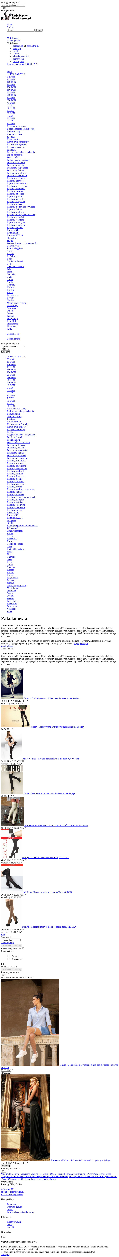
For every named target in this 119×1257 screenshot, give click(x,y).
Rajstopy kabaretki (15, 481)
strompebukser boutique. (12, 1192)
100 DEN (11, 364)
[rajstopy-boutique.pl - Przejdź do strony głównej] (16, 19)
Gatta (9, 559)
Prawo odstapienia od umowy (20, 1212)
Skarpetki (11, 520)
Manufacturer (7, 951)
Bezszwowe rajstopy (16, 408)
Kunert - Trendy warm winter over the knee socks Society (57, 726)
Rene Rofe (12, 603)
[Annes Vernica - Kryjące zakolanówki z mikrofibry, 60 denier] (11, 758)
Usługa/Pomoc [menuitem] (8, 10)
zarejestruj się (33, 46)
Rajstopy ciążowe (15, 473)
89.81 (7, 966)
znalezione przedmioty (11, 945)
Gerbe (10, 562)
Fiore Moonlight (63, 1176)
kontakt (10, 1227)
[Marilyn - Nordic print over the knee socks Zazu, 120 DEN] (11, 927)
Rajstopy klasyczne (16, 484)
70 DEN (11, 401)
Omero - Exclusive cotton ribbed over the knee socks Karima (51, 698)
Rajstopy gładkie (14, 479)
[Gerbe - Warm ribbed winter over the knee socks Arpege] (12, 793)
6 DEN (10, 393)
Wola (9, 611)
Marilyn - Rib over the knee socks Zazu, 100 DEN (45, 857)
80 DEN (11, 406)
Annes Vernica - (92, 1176)
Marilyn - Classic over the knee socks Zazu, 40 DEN (48, 892)
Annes (10, 533)
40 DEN (11, 385)
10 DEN (11, 362)
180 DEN (11, 372)
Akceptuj (5, 1254)
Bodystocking (13, 414)
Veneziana (11, 609)
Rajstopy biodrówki (16, 471)
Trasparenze (12, 606)
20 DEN (11, 375)
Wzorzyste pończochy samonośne (22, 525)
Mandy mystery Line (16, 585)
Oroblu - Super (35, 1176)
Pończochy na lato (15, 447)
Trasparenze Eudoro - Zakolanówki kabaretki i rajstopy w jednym (81, 1160)
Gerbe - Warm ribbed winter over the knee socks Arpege (49, 793)
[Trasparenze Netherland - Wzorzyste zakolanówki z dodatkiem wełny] (13, 825)
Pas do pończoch (14, 437)
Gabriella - (45, 1174)
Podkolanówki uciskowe (18, 442)
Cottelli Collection (15, 549)
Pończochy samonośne (17, 450)
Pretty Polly (12, 601)
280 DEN (11, 377)
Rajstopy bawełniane (16, 466)
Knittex (10, 572)
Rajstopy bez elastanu (17, 468)
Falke (9, 551)
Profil (15, 51)
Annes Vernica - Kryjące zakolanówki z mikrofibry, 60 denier (50, 758)
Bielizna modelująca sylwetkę (20, 411)
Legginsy (11, 432)
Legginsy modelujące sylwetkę (21, 434)
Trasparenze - (7, 1176)
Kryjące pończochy (16, 429)
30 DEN (11, 380)
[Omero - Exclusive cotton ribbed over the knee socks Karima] (12, 698)
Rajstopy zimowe (15, 510)
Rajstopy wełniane (15, 502)
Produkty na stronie (10, 972)
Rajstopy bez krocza (16, 460)
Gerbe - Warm (49, 1179)
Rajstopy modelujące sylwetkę (21, 489)
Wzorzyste (6, 1174)
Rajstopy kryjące (14, 486)
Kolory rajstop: (14, 421)
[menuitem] (62, 24)
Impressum (12, 1204)
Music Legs (12, 588)
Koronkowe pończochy (18, 424)
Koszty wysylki (14, 1222)
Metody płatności (21, 56)
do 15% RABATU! (16, 356)
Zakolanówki (13, 528)
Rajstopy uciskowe (15, 494)
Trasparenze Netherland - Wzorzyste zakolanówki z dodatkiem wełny (56, 825)
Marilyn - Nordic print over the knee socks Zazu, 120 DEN (49, 927)
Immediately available (11, 948)
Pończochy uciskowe (16, 455)
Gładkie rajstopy (14, 416)
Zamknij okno (7, 646)
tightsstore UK (8, 1189)
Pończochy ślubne (15, 453)
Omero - (54, 1174)
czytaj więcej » (81, 643)
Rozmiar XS (12, 515)
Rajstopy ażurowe (15, 463)
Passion (10, 598)
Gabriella (11, 557)
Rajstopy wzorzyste (16, 505)
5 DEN (10, 388)
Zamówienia (18, 59)
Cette (9, 546)
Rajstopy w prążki (15, 499)
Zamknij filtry (7, 942)
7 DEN (10, 398)
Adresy (16, 53)
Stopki (10, 523)
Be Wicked (12, 538)
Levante (10, 580)
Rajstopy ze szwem (16, 507)
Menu (9, 24)
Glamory (11, 567)
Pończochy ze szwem (17, 458)
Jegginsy (11, 419)
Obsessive (11, 590)
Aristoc (10, 536)
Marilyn (10, 583)
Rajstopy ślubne (14, 492)
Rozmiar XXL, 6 (15, 518)
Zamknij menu (13, 40)
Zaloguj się (18, 46)
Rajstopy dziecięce (15, 476)
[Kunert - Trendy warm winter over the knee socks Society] (16, 726)
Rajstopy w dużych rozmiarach (21, 497)
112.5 (14, 966)
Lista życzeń (18, 61)
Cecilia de (26, 1179)
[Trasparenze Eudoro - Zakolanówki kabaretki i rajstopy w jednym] (26, 1160)
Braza (9, 541)
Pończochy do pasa (16, 445)
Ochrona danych (14, 1207)
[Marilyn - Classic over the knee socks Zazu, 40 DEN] (12, 892)
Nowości (11, 359)
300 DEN (11, 382)
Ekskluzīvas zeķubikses (12, 1194)
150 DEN (11, 369)
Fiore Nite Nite (21, 1176)
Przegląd (17, 48)
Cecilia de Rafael (15, 544)
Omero (10, 593)
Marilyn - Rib (49, 1176)
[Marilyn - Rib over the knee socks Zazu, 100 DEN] (11, 857)
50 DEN (11, 390)
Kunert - (62, 1174)
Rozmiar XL (13, 512)
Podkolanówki (13, 440)
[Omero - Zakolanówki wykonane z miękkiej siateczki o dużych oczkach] (30, 1065)
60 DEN (11, 395)
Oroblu (10, 596)
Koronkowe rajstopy (16, 427)
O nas (9, 1224)
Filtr (3, 934)
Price (3, 964)
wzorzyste (104, 1176)
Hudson (10, 570)
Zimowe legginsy (15, 531)
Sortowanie (6, 937)
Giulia (10, 564)
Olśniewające (105, 1174)
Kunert (10, 575)
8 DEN (10, 403)
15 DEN (11, 367)
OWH (10, 1209)
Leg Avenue (12, 577)
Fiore (9, 554)
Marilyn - (16, 1174)
